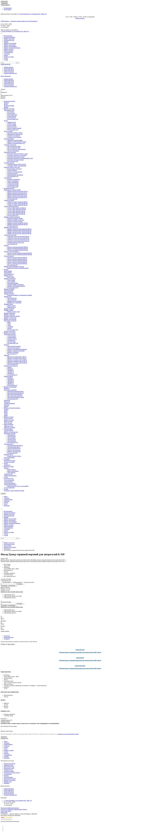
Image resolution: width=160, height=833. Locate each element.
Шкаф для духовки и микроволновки (17, 268)
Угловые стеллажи (9, 462)
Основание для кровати (11, 365)
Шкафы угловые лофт (13, 311)
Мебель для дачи (8, 49)
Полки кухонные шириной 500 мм (17, 262)
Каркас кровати (8, 376)
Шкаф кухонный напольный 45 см (17, 197)
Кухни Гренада (11, 117)
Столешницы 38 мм (13, 185)
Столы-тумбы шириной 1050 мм (16, 209)
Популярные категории (7, 760)
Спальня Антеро (12, 338)
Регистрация (7, 9)
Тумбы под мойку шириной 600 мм (17, 203)
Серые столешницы (13, 182)
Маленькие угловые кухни (14, 134)
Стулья (6, 59)
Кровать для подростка (13, 450)
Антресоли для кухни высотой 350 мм (18, 238)
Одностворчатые (9, 274)
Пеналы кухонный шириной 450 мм (17, 248)
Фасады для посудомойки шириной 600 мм (19, 254)
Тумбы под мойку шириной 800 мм (17, 205)
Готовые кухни (11, 123)
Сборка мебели (8, 499)
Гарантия (6, 501)
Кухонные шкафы (9, 105)
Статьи (6, 752)
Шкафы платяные (9, 308)
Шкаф (5, 415)
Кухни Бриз (10, 111)
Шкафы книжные (9, 293)
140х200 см (10, 372)
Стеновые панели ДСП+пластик (16, 164)
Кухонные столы (9, 478)
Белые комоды (11, 469)
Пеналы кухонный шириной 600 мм (17, 250)
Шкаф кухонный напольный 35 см (17, 194)
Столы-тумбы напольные (11, 206)
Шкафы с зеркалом (9, 314)
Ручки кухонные (12, 170)
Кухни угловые (8, 131)
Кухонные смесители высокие (15, 156)
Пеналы (6, 245)
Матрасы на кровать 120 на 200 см (17, 359)
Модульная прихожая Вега (14, 394)
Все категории (8, 35)
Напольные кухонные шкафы (12, 190)
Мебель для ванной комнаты (12, 47)
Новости (6, 753)
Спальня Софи (11, 341)
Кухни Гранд (7, 545)
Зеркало (6, 409)
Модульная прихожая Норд (15, 396)
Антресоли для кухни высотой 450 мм (18, 241)
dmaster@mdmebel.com (10, 73)
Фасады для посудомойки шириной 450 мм (19, 253)
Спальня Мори (11, 337)
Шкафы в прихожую (10, 278)
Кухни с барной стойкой (14, 128)
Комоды (6, 468)
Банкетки (6, 405)
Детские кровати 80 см (13, 448)
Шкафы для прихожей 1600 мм (16, 286)
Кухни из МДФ (11, 125)
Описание (7, 636)
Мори (9, 322)
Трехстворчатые (8, 292)
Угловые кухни (8, 769)
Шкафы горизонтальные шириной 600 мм (19, 232)
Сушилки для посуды (10, 144)
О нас (5, 504)
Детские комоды (8, 430)
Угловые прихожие (9, 403)
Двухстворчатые (8, 290)
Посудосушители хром (13, 147)
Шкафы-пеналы (8, 304)
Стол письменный (9, 487)
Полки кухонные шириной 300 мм (17, 259)
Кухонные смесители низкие (15, 159)
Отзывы (7, 639)
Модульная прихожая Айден (15, 391)
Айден (9, 325)
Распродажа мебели (9, 37)
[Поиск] (19, 538)
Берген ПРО (10, 277)
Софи (8, 323)
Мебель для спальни (10, 44)
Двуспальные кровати (13, 347)
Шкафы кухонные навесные (12, 217)
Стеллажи (7, 53)
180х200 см (10, 384)
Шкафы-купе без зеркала (14, 301)
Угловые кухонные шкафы (14, 221)
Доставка (6, 498)
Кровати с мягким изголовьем (15, 350)
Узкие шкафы (11, 280)
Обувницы (7, 400)
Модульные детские (9, 433)
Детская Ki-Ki (11, 435)
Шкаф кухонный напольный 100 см (17, 191)
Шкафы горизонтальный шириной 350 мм (19, 229)
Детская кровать (8, 444)
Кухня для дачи (8, 418)
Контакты (7, 505)
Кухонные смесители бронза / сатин (17, 153)
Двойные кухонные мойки (14, 140)
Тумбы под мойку (9, 200)
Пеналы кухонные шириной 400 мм (17, 247)
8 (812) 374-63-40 (9, 71)
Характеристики (8, 637)
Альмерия (10, 326)
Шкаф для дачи (8, 421)
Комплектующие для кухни (12, 167)
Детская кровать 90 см (13, 447)
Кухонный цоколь (12, 173)
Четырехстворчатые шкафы (12, 316)
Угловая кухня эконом (13, 135)
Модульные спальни (10, 334)
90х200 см (10, 369)
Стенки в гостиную (9, 331)
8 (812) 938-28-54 (9, 68)
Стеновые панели (9, 162)
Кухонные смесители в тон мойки (17, 155)
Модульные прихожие (10, 390)
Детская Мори (11, 438)
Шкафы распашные (9, 313)
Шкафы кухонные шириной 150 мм (17, 223)
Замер (5, 496)
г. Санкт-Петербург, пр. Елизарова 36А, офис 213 (18, 800)
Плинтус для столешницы (14, 172)
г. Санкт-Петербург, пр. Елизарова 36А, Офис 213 (32, 14)
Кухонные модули (9, 40)
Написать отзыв (5, 721)
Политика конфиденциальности (10, 808)
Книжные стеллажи (9, 460)
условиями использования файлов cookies (68, 734)
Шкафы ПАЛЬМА (9, 289)
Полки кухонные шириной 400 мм (17, 260)
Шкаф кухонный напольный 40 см (17, 196)
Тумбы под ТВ (8, 474)
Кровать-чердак (8, 454)
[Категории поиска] (1, 33)
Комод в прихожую (12, 471)
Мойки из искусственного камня (16, 141)
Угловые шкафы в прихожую (15, 284)
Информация (4, 738)
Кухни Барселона (12, 114)
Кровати (6, 102)
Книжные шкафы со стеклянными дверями (19, 295)
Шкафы (6, 41)
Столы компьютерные (10, 484)
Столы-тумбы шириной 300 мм (16, 214)
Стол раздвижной (9, 480)
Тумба (6, 414)
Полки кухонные (9, 256)
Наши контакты (80, 18)
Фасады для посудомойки (11, 251)
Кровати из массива (13, 352)
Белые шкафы (8, 271)
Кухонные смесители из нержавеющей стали (20, 158)
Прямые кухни (11, 122)
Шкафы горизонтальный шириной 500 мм (19, 230)
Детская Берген (11, 441)
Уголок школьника (9, 457)
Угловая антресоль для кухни (15, 242)
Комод (6, 411)
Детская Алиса (11, 439)
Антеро (9, 328)
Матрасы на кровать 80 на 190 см (16, 356)
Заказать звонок (8, 67)
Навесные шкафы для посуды (15, 220)
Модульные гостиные (10, 320)
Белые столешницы (12, 181)
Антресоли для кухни (10, 235)
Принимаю (4, 737)
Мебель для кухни (9, 38)
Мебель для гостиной (10, 43)
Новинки (6, 783)
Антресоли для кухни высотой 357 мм (18, 239)
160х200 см (10, 373)
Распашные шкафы (12, 283)
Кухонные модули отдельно (12, 772)
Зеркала (6, 406)
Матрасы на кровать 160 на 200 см (17, 362)
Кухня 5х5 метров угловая (14, 132)
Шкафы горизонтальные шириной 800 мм (19, 233)
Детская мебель (8, 52)
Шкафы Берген (8, 275)
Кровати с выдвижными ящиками (17, 349)
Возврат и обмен (9, 750)
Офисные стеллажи (9, 427)
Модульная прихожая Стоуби (15, 397)
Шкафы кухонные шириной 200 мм (17, 224)
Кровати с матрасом (9, 780)
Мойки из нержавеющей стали (16, 143)
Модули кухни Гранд (10, 547)
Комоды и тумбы (9, 56)
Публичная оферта (6, 811)
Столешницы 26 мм (13, 184)
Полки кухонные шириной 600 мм (17, 263)
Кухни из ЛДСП (12, 126)
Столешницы (8, 178)
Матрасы (6, 355)
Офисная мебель (8, 50)
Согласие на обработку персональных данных (14, 809)
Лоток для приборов (13, 150)
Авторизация (8, 8)
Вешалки (6, 388)
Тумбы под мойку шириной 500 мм (17, 202)
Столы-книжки (8, 481)
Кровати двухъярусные (13, 451)
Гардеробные (8, 272)
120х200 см (10, 370)
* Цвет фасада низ (6, 580)
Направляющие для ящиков (15, 175)
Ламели (9, 367)
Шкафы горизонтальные (11, 227)
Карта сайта (4, 812)
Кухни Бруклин (11, 116)
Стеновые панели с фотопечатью (16, 165)
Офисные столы (8, 426)
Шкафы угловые (8, 310)
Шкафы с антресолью (10, 317)
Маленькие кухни (9, 768)
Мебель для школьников (11, 432)
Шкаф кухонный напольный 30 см (17, 193)
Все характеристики (10, 576)
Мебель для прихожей (10, 46)
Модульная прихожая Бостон (15, 393)
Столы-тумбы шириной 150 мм (16, 211)
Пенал (6, 412)
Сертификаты (8, 755)
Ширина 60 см (11, 307)
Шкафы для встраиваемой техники (14, 266)
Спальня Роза (11, 340)
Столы (6, 58)
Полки (6, 55)
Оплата (6, 502)
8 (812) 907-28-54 (9, 70)
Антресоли (7, 465)
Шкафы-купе (7, 296)
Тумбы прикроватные (10, 475)
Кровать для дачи (9, 420)
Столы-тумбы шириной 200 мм (16, 212)
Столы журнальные (9, 483)
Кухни (6, 104)
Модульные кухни (9, 110)
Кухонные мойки (9, 138)
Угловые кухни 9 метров (14, 137)
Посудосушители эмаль (14, 146)
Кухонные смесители (10, 152)
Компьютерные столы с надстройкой (17, 486)
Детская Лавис (11, 436)
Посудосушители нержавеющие (16, 149)
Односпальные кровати (14, 346)
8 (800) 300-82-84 (5, 64)
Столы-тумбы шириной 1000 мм (16, 208)
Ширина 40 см (11, 305)
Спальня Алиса (11, 335)
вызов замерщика (6, 76)
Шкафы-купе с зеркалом (14, 302)
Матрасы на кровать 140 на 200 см (17, 361)
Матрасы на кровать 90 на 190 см (16, 358)
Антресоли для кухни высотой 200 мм (18, 236)
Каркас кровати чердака (14, 456)
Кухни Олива (11, 113)
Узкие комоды (11, 472)
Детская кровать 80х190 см (15, 445)
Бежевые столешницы (13, 179)
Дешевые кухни (8, 765)
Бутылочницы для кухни (14, 169)
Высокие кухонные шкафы (15, 218)
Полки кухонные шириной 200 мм (17, 257)
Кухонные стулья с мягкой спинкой (14, 490)
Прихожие (7, 402)
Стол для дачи (8, 423)
